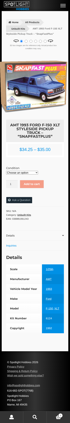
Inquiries (11, 245)
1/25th (49, 269)
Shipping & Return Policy (22, 371)
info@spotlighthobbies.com (23, 385)
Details (10, 235)
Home (15, 22)
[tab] (35, 236)
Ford (48, 298)
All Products (32, 22)
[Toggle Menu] (63, 5)
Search (35, 417)
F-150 (49, 308)
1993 (49, 288)
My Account (11, 417)
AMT (49, 279)
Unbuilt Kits (18, 28)
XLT (56, 308)
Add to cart (32, 184)
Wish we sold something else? (25, 375)
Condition (13, 168)
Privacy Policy (15, 366)
